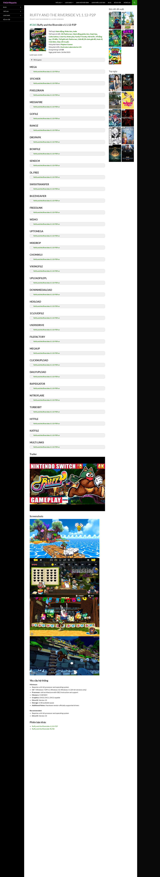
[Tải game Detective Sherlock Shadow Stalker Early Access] (128, 82)
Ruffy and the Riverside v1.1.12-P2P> (48, 19)
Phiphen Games (67, 44)
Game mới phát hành (82, 2)
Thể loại (58, 2)
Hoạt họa (93, 34)
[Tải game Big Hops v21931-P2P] (128, 20)
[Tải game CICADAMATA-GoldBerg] (115, 135)
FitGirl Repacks (10, 2)
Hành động (60, 31)
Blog (109, 2)
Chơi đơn (52, 42)
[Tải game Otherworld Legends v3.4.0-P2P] (115, 118)
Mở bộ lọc (127, 2)
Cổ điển (55, 39)
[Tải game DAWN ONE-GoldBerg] (128, 100)
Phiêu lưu (68, 31)
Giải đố (81, 39)
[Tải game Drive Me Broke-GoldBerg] (115, 100)
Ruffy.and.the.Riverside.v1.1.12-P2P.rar (47, 71)
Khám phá (70, 37)
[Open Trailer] (67, 484)
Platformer (73, 39)
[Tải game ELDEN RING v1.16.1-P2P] (115, 153)
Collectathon (54, 37)
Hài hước (91, 37)
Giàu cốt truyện (63, 42)
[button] (67, 71)
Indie (75, 31)
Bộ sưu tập (117, 2)
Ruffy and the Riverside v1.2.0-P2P (45, 726)
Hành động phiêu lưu (81, 34)
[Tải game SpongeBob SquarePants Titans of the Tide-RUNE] (115, 38)
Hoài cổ (99, 39)
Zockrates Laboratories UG (71, 47)
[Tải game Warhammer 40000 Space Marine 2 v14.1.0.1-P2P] (128, 153)
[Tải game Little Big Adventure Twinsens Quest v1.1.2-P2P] (115, 20)
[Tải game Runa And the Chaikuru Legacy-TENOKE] (128, 38)
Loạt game (68, 2)
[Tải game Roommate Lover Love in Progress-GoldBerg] (115, 82)
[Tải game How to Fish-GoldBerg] (128, 135)
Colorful (62, 37)
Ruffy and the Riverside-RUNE (43, 729)
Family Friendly (81, 37)
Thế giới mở (63, 39)
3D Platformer (66, 34)
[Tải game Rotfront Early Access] (128, 118)
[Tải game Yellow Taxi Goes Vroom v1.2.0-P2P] (115, 55)
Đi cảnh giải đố (90, 39)
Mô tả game (37, 60)
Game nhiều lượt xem (98, 2)
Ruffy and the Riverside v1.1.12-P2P (63, 15)
